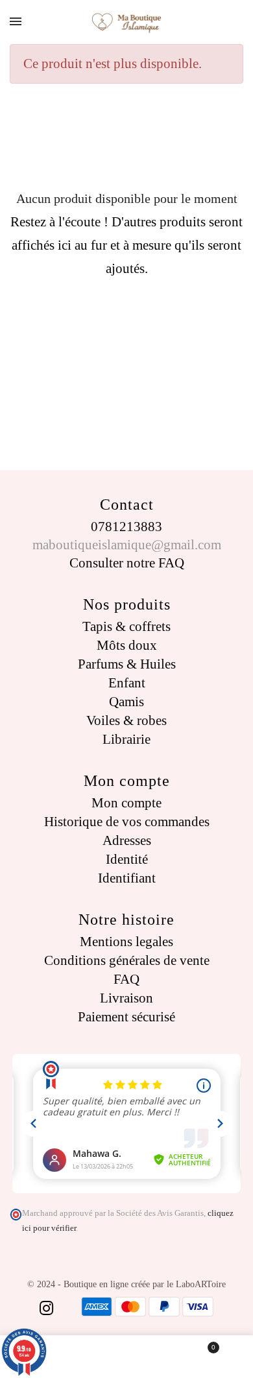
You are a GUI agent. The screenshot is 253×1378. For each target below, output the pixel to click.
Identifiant (127, 878)
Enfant (126, 683)
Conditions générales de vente (127, 960)
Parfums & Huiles (127, 664)
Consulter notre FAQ (126, 563)
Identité (127, 859)
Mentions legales (126, 941)
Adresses (126, 840)
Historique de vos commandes (127, 821)
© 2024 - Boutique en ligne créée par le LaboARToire (126, 1284)
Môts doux (127, 645)
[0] (204, 1356)
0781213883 (126, 526)
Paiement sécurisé (126, 1017)
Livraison (126, 998)
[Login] (126, 1356)
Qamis (126, 701)
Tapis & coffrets (126, 626)
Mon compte (126, 803)
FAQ (126, 979)
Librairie (126, 739)
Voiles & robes (126, 720)
